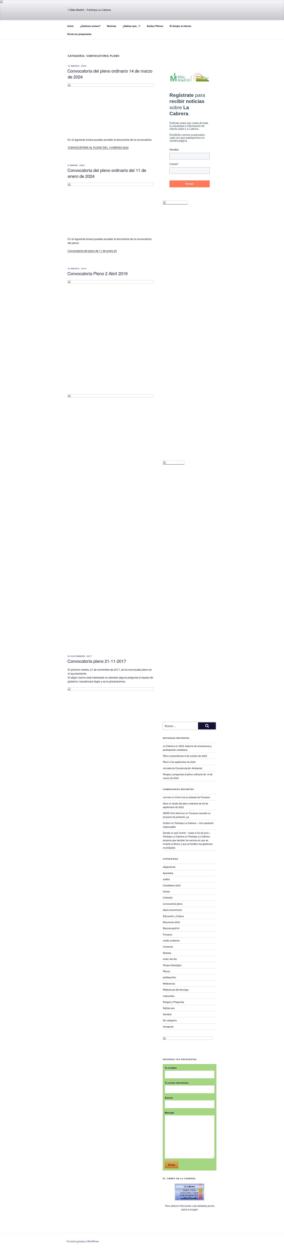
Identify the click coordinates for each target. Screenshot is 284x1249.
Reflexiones (169, 983)
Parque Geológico (172, 965)
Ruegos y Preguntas (173, 1002)
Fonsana (167, 934)
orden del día (170, 959)
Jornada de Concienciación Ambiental (182, 768)
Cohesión (168, 897)
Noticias (111, 26)
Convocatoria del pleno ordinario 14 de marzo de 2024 (109, 74)
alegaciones (169, 866)
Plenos (166, 971)
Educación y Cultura (173, 916)
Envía (171, 1165)
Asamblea (168, 873)
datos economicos (172, 909)
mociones (168, 946)
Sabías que (169, 1008)
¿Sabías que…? (131, 26)
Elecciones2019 (171, 928)
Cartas (166, 891)
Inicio (70, 26)
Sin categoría (170, 1020)
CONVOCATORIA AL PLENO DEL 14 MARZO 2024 (98, 147)
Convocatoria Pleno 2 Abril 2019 (97, 273)
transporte (168, 1026)
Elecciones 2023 (171, 922)
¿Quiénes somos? (90, 26)
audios (166, 879)
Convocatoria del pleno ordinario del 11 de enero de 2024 (106, 173)
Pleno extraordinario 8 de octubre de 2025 (185, 755)
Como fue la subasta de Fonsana (192, 797)
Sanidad (167, 1014)
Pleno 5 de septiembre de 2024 (179, 762)
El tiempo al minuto (180, 26)
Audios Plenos (155, 26)
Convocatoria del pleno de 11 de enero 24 (92, 251)
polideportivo (169, 977)
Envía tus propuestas (79, 34)
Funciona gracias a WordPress (83, 1241)
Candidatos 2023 (172, 885)
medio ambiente (171, 940)
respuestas (168, 995)
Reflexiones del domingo (176, 989)
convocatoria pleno (173, 903)
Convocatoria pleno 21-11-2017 (96, 661)
